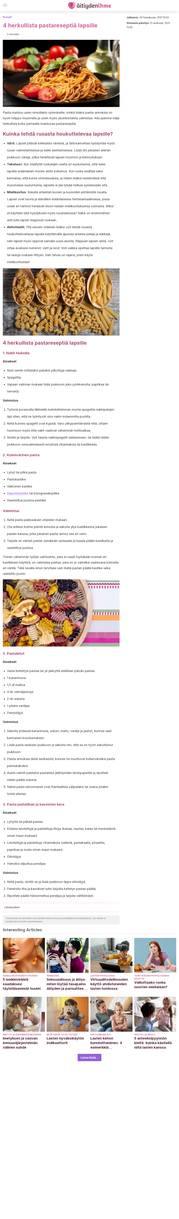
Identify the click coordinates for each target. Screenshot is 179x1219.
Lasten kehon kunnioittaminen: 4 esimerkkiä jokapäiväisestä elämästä (106, 1043)
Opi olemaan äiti (100, 1034)
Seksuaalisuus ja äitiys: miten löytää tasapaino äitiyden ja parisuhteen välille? (66, 984)
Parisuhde (53, 975)
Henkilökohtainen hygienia (20, 975)
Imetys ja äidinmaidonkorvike (22, 1034)
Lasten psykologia (102, 975)
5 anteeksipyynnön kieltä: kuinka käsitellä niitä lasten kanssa (153, 1042)
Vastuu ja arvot (144, 1034)
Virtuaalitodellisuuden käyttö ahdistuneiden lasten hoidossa (109, 984)
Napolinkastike (17, 493)
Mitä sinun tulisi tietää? (62, 1034)
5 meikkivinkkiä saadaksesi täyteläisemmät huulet (22, 984)
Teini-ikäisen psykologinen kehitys (151, 977)
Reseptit (7, 17)
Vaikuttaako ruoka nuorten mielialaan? (150, 984)
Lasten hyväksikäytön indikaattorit (65, 1040)
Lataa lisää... (89, 1057)
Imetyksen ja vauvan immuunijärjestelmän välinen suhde (20, 1042)
